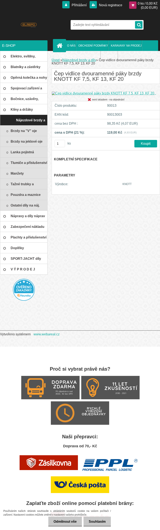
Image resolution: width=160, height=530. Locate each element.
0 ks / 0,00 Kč (148, 3)
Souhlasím (97, 521)
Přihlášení (79, 5)
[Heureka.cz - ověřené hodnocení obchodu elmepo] (24, 290)
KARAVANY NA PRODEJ (126, 45)
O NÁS (71, 45)
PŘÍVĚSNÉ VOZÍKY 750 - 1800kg (79, 56)
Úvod (56, 60)
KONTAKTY (110, 56)
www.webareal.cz (47, 334)
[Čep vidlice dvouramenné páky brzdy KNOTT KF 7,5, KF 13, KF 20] (104, 93)
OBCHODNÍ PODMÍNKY (93, 45)
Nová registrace (110, 5)
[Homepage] (60, 45)
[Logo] (28, 24)
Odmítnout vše (65, 521)
